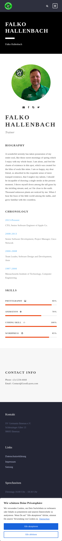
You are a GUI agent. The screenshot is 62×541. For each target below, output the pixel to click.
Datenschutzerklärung (15, 456)
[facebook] (28, 107)
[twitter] (38, 107)
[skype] (33, 107)
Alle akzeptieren (31, 526)
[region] (31, 519)
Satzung (9, 467)
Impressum (10, 461)
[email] (23, 107)
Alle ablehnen (31, 534)
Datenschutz (44, 519)
